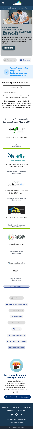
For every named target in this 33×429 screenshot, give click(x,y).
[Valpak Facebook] (11, 414)
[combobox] (16, 92)
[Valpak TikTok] (21, 414)
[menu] (2, 3)
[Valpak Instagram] (16, 414)
